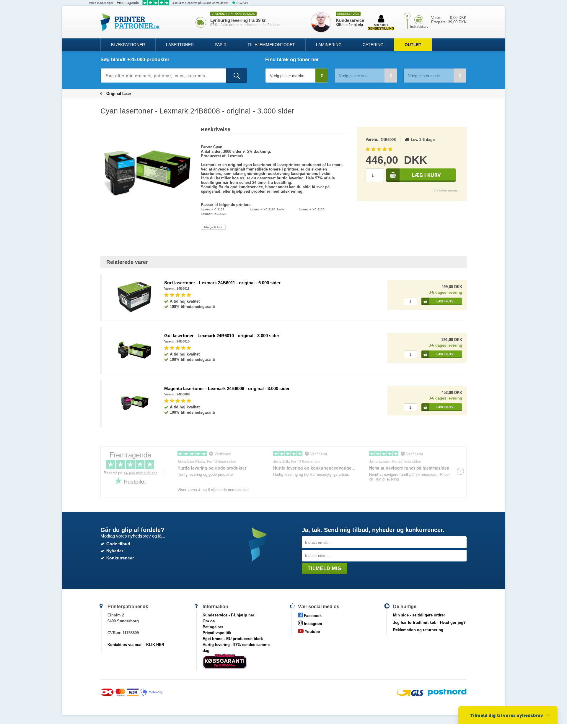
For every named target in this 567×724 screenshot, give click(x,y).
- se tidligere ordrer (419, 615)
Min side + (381, 26)
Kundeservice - (230, 615)
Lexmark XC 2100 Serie (267, 209)
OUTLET (413, 44)
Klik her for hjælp (349, 25)
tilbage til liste (213, 227)
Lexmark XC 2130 (312, 209)
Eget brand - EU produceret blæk (233, 639)
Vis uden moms (446, 190)
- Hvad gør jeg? (429, 622)
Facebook (312, 615)
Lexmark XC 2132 (214, 213)
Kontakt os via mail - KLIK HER (135, 644)
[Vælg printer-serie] (365, 75)
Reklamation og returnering (418, 630)
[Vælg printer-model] (434, 75)
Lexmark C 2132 (212, 209)
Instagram (312, 623)
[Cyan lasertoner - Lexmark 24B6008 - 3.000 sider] (146, 173)
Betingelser (213, 627)
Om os (209, 621)
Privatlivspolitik (217, 633)
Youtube (312, 631)
